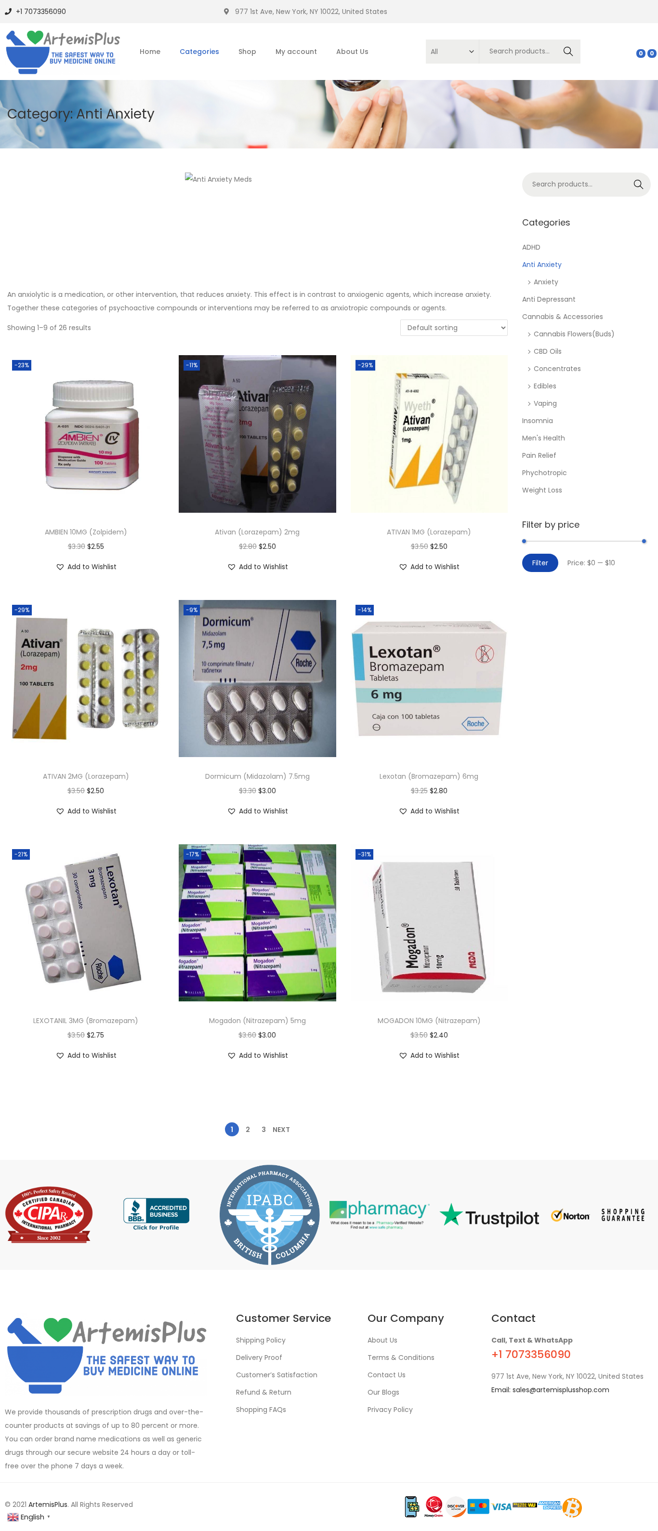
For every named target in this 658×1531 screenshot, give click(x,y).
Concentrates (557, 368)
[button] (86, 566)
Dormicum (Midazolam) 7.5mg (257, 776)
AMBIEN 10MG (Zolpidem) (86, 532)
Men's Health (543, 438)
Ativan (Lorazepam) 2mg (257, 532)
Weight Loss (542, 490)
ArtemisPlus (47, 1504)
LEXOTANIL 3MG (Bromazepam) (85, 1020)
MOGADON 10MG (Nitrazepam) (429, 1020)
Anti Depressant (549, 299)
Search (568, 51)
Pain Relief (539, 455)
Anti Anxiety (542, 264)
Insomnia (537, 421)
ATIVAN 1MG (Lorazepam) (429, 532)
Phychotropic (544, 473)
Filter (540, 563)
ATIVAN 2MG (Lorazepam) (86, 776)
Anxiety (546, 282)
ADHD (531, 247)
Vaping (545, 403)
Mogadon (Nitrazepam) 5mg (257, 1020)
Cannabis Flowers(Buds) (574, 334)
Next (281, 1129)
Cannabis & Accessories (562, 316)
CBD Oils (548, 351)
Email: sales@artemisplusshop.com (550, 1390)
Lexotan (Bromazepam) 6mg (429, 776)
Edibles (545, 386)
